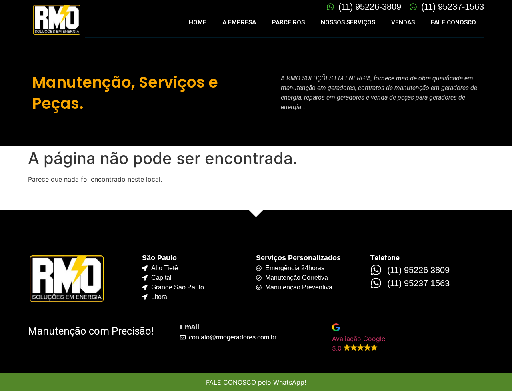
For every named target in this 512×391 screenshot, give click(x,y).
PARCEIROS (288, 22)
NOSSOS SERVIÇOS (348, 22)
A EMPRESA (239, 22)
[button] (408, 338)
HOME (197, 22)
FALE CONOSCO (453, 22)
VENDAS (403, 22)
